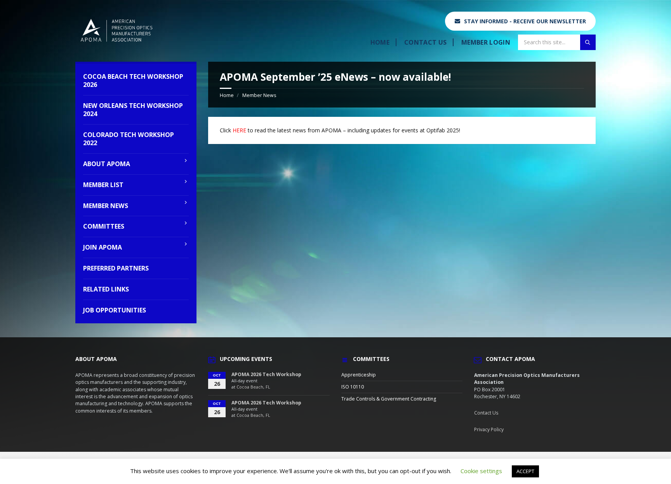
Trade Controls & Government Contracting (388, 399)
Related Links (106, 289)
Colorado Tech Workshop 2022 (128, 138)
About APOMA (106, 164)
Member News (259, 95)
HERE (239, 130)
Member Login (485, 42)
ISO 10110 (352, 386)
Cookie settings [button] (481, 471)
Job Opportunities (114, 310)
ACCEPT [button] (525, 471)
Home (379, 42)
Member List (103, 184)
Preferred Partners (116, 268)
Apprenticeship (358, 374)
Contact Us (425, 42)
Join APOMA (102, 247)
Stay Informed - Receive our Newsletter (525, 21)
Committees (103, 226)
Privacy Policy (489, 429)
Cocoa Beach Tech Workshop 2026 (133, 80)
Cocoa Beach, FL (253, 387)
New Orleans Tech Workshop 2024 (133, 109)
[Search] (588, 42)
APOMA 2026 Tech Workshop (266, 374)
